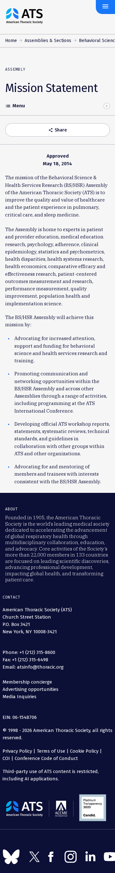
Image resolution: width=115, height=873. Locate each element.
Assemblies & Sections (48, 40)
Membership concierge (27, 682)
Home (11, 40)
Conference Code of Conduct (45, 758)
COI (6, 758)
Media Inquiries (19, 696)
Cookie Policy (84, 751)
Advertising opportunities (30, 689)
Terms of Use (51, 751)
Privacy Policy (17, 751)
